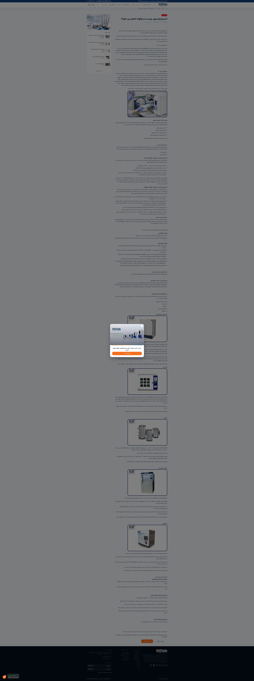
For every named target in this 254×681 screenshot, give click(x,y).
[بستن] (142, 326)
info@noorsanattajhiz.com (104, 1)
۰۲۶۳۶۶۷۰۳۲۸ (91, 1)
